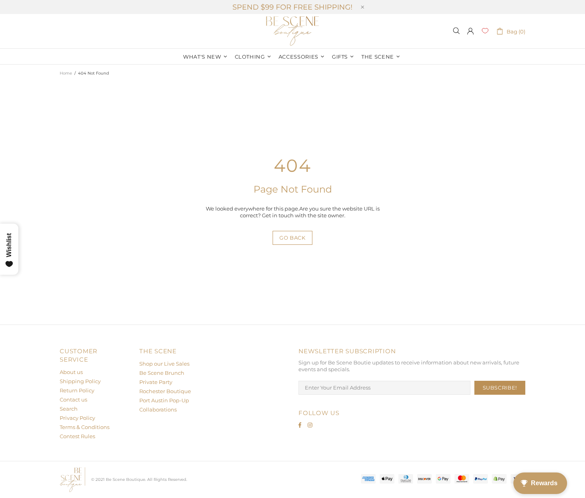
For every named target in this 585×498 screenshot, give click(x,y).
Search (69, 408)
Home (66, 73)
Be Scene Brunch (161, 373)
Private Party (155, 382)
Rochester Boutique (165, 391)
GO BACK (292, 237)
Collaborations (158, 409)
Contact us (73, 399)
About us (71, 372)
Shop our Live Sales (164, 363)
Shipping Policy (80, 381)
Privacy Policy (77, 418)
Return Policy (77, 390)
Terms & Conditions (84, 427)
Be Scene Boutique (292, 31)
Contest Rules (77, 436)
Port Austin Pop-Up (164, 400)
